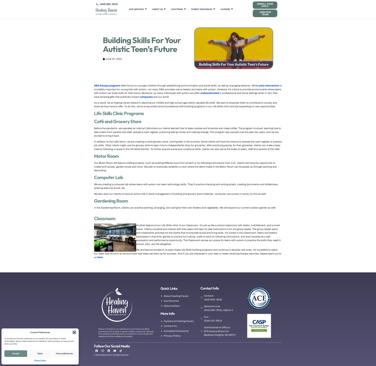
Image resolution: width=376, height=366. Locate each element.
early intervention (269, 85)
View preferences (64, 353)
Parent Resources (201, 9)
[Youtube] (114, 350)
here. (100, 257)
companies (146, 97)
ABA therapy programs (107, 85)
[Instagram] (102, 350)
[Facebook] (96, 350)
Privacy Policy (40, 360)
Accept (15, 353)
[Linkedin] (108, 350)
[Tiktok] (120, 350)
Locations (177, 9)
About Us (157, 9)
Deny (40, 353)
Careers (225, 9)
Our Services (136, 9)
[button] (74, 332)
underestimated (209, 93)
